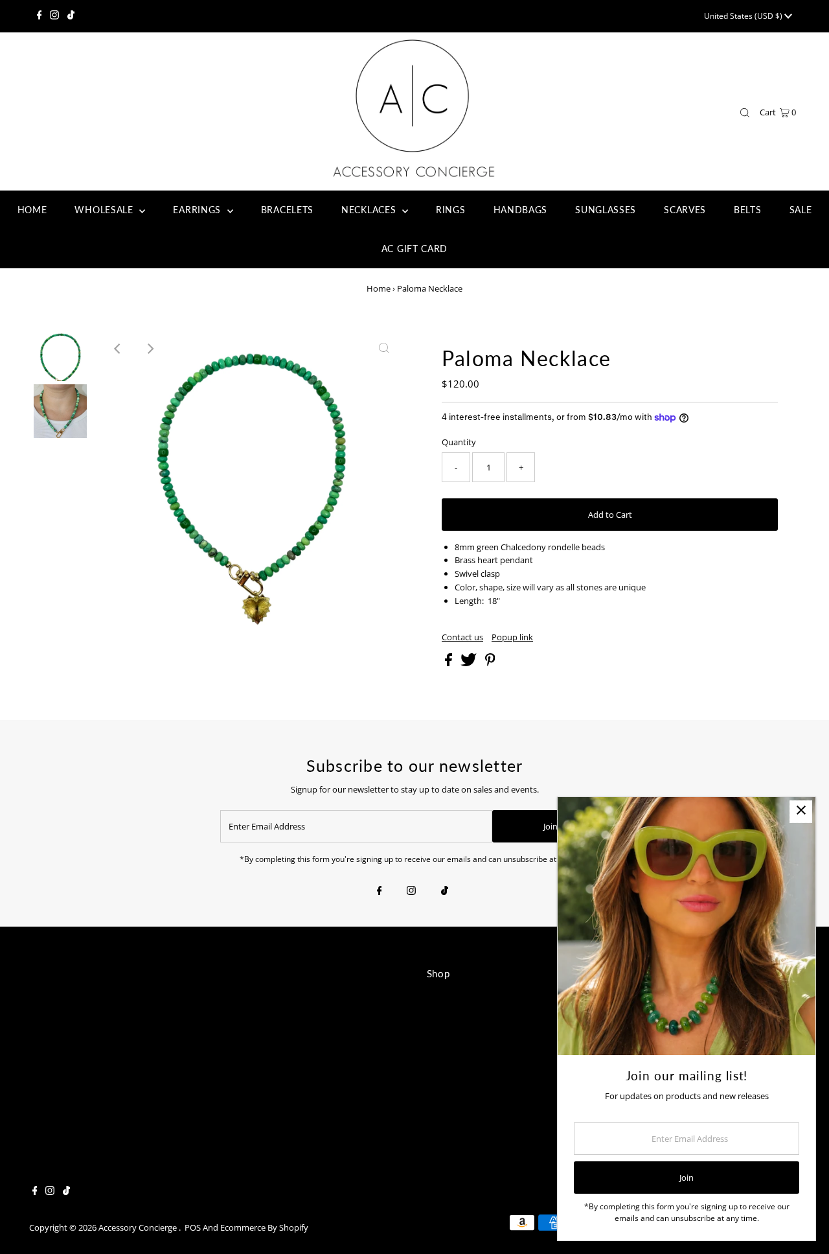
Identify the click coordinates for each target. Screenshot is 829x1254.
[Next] (149, 348)
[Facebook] (39, 16)
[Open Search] (744, 112)
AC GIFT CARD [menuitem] (414, 248)
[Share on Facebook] (449, 663)
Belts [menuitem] (748, 209)
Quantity (459, 442)
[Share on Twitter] (469, 663)
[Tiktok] (71, 16)
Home (379, 288)
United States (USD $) (744, 15)
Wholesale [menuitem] (105, 209)
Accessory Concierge (138, 1227)
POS (193, 1227)
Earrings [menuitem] (198, 209)
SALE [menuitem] (800, 209)
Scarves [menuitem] (685, 209)
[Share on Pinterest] (490, 663)
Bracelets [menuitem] (287, 209)
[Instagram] (54, 16)
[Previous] (118, 348)
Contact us (462, 637)
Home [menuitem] (32, 209)
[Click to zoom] (384, 348)
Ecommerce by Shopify (264, 1227)
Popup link (512, 637)
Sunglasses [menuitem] (605, 209)
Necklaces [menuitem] (370, 209)
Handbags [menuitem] (521, 209)
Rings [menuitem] (451, 209)
